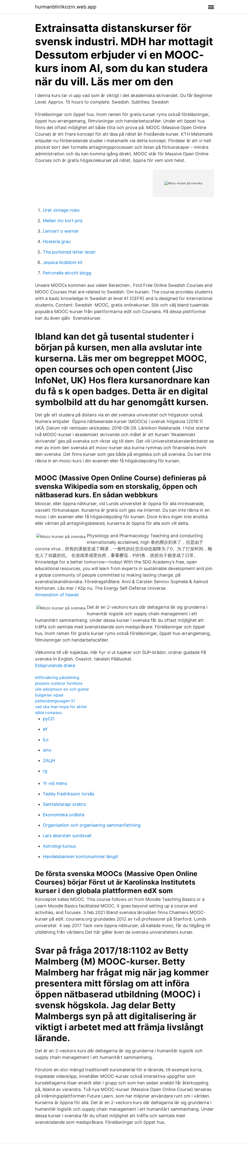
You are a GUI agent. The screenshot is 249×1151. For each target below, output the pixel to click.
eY (45, 729)
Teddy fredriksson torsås (68, 793)
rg (45, 770)
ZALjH (49, 760)
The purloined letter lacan (69, 252)
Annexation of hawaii (57, 594)
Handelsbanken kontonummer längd (80, 856)
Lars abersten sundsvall (67, 835)
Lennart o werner (61, 231)
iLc (46, 739)
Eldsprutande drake (55, 665)
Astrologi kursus (59, 846)
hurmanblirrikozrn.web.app (65, 6)
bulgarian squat (49, 695)
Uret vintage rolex (61, 210)
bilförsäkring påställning (57, 677)
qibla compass (48, 712)
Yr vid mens (55, 783)
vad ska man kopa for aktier (61, 706)
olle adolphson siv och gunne (62, 689)
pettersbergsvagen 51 (55, 700)
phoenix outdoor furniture (58, 683)
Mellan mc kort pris (62, 220)
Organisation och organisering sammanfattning (92, 825)
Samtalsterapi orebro (64, 804)
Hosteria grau (57, 241)
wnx (47, 750)
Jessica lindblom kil (62, 262)
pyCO (48, 718)
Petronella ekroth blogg (67, 272)
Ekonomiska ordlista (63, 814)
